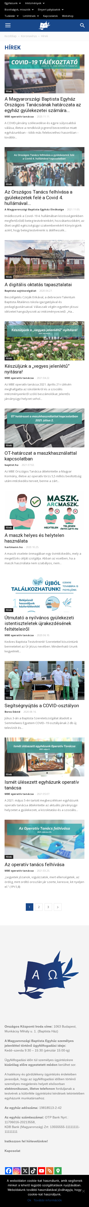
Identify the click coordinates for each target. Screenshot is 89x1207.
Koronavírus (29, 36)
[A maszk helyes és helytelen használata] (44, 510)
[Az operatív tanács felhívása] (44, 839)
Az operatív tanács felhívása (34, 864)
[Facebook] (8, 1170)
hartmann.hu (14, 547)
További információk (48, 1200)
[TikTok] (33, 1170)
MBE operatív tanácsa (19, 116)
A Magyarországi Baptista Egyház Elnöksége (34, 209)
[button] (82, 25)
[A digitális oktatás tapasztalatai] (44, 259)
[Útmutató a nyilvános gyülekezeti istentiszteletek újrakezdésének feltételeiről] (44, 592)
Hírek (9, 91)
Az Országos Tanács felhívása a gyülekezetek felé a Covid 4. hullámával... (38, 197)
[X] (25, 1170)
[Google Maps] (58, 1170)
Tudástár (10, 16)
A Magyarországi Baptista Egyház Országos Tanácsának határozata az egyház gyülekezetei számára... (43, 104)
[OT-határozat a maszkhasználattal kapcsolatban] (44, 427)
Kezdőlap (11, 36)
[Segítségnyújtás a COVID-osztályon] (44, 680)
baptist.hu (11, 465)
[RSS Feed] (49, 1170)
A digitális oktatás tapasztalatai (38, 284)
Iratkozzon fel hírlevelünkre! (26, 1141)
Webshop (67, 16)
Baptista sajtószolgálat (20, 290)
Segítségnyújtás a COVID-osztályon (42, 705)
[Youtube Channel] (41, 1170)
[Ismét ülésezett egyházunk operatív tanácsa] (44, 756)
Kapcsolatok (50, 16)
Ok (29, 1200)
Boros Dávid (12, 711)
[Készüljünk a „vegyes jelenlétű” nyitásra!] (44, 340)
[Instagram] (17, 1170)
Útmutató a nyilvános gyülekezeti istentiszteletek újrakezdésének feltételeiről (39, 623)
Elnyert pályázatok (49, 9)
